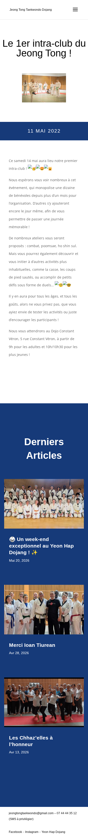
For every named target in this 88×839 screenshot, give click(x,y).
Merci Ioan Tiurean (33, 645)
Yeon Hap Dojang (53, 832)
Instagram (31, 832)
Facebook (16, 832)
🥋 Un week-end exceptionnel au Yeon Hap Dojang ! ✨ (41, 545)
